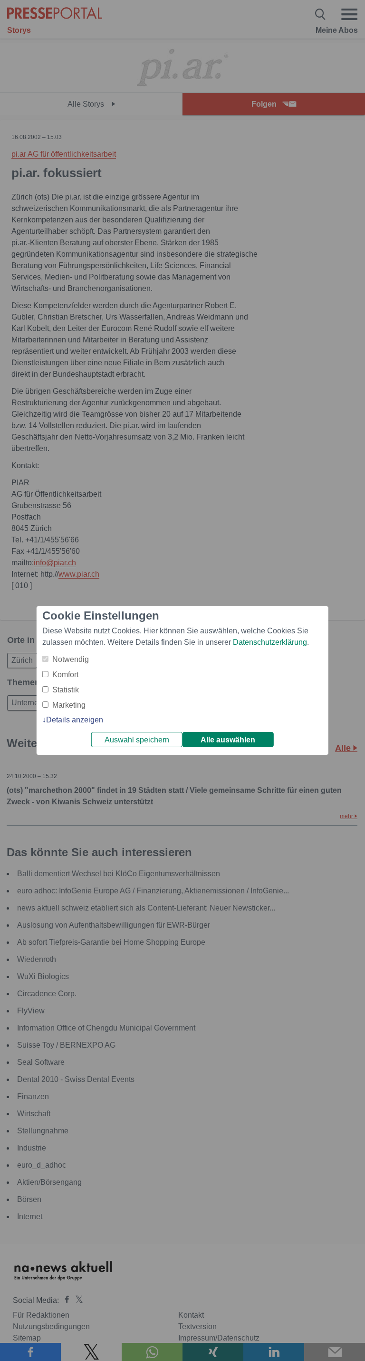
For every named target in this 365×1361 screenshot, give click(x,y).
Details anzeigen (74, 720)
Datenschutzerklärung (270, 642)
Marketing (69, 705)
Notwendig (70, 659)
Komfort (65, 674)
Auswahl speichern (137, 740)
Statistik (65, 690)
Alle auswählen (228, 740)
